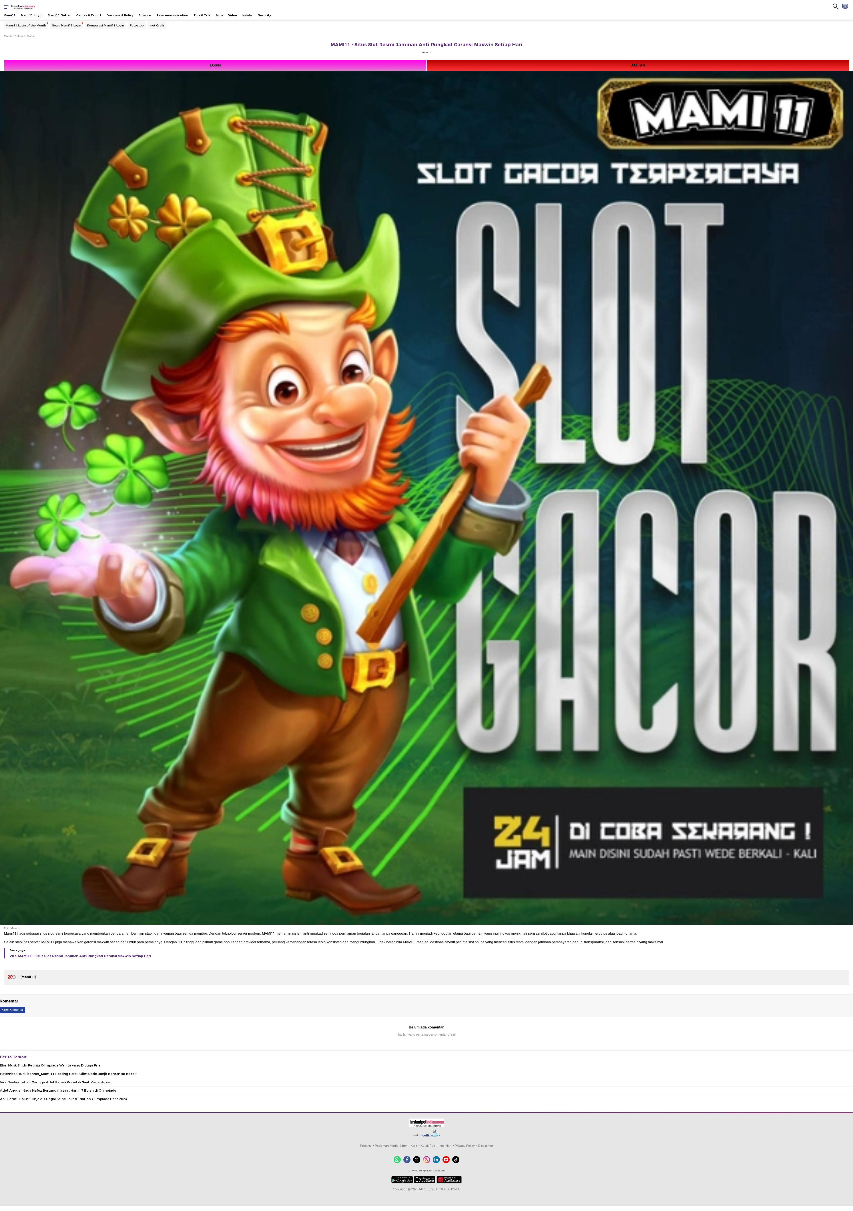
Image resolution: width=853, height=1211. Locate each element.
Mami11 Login (31, 15)
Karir (414, 1145)
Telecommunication (172, 15)
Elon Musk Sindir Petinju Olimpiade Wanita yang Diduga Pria (50, 1065)
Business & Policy (120, 15)
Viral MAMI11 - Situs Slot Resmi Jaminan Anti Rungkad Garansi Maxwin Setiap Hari (80, 956)
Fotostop (137, 25)
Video (232, 15)
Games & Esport (88, 15)
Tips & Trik (201, 15)
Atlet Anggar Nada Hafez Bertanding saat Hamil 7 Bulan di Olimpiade (58, 1090)
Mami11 (10, 15)
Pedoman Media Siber (391, 1145)
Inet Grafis (157, 25)
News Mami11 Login (66, 25)
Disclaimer (485, 1145)
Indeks (247, 15)
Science (145, 15)
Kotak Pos (428, 1145)
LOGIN (215, 65)
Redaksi (365, 1145)
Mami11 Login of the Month (26, 25)
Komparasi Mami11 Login (105, 25)
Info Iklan (444, 1145)
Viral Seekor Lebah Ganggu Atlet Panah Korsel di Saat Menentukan (56, 1082)
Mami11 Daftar (59, 15)
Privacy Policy (465, 1145)
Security (264, 15)
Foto (219, 15)
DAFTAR (637, 65)
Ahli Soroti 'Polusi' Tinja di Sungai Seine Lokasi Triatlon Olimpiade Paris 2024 (63, 1099)
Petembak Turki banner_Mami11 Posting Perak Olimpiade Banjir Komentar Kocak (68, 1074)
